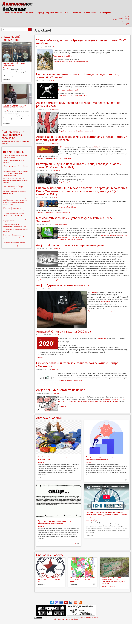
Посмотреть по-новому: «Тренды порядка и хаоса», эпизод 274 (13, 214)
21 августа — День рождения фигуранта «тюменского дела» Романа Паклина (15, 237)
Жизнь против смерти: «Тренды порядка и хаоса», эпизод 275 (13, 187)
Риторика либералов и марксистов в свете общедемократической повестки (54, 522)
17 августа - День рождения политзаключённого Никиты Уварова (14, 209)
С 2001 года (62, 147)
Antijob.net (96, 147)
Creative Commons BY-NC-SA (89, 618)
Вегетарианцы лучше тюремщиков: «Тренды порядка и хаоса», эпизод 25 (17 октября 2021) (79, 165)
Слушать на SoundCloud (67, 207)
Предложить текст (13, 12)
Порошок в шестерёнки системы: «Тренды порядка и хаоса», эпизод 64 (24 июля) (77, 75)
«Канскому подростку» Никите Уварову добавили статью (15, 106)
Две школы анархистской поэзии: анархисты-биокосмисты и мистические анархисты (15, 180)
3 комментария (67, 61)
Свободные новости (49, 555)
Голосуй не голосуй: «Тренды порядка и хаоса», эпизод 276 (15, 156)
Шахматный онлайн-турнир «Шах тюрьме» (14, 64)
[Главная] (18, 7)
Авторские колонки (49, 418)
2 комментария (49, 212)
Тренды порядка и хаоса (50, 12)
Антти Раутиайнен (91, 520)
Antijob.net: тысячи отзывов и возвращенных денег (70, 245)
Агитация (77, 12)
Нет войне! (30, 12)
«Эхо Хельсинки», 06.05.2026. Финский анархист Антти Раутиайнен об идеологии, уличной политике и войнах (106, 514)
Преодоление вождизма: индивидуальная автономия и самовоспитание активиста (106, 458)
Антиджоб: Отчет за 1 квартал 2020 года (63, 331)
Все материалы (13, 151)
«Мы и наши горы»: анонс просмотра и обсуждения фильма (15, 220)
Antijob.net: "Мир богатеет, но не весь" (62, 390)
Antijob (94, 292)
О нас (54, 620)
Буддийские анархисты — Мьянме (14, 242)
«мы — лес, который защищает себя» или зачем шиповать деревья (82, 579)
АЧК (67, 12)
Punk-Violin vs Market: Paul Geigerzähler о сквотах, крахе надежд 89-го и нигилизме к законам (15, 173)
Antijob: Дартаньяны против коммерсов (62, 285)
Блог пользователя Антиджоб (105, 311)
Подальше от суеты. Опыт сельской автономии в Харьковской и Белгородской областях (113, 580)
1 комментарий (72, 131)
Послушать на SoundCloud (62, 56)
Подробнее (57, 61)
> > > (16, 246)
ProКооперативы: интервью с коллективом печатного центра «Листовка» (77, 364)
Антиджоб (55, 289)
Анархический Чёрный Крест (11, 38)
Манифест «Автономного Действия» (68, 620)
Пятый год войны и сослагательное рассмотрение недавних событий (57, 458)
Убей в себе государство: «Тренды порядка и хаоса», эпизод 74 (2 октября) (81, 41)
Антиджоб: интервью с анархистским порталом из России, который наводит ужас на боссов (81, 138)
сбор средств (105, 301)
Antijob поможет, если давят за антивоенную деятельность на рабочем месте (78, 104)
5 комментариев (50, 158)
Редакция (56, 47)
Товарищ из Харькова (61, 224)
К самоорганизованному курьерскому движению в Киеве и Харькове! (75, 219)
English (85, 95)
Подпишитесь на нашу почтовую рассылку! (12, 134)
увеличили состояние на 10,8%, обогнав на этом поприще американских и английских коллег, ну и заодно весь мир (92, 400)
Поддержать (106, 12)
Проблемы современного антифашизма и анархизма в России (49, 579)
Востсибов (41, 462)
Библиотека (90, 12)
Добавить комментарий (80, 61)
